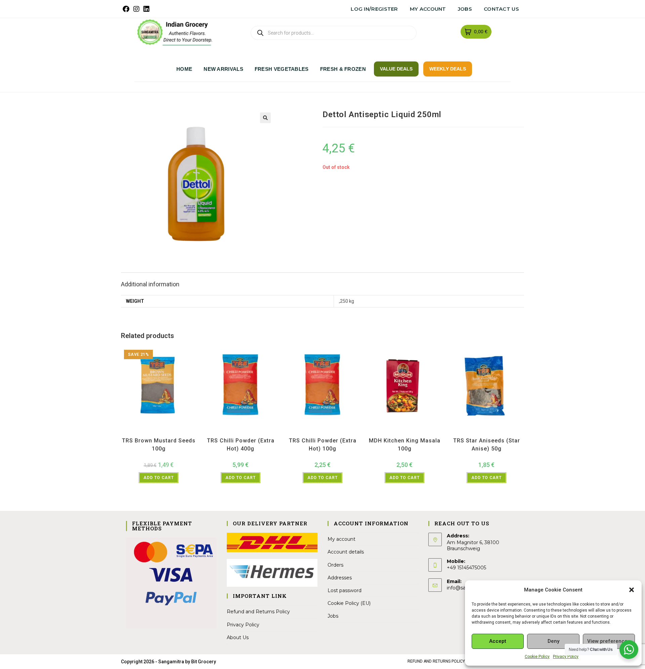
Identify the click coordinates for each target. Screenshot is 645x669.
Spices (165, 432)
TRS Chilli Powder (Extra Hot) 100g (322, 444)
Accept (497, 641)
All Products (147, 432)
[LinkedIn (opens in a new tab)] (146, 9)
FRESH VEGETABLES (282, 69)
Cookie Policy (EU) (349, 603)
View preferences (608, 641)
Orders (335, 565)
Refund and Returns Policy (258, 612)
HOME (184, 69)
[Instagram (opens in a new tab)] (136, 9)
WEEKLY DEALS (447, 68)
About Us (238, 637)
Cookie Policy (537, 656)
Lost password (344, 590)
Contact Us (501, 9)
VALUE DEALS (396, 68)
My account (428, 9)
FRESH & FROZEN (343, 69)
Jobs (465, 9)
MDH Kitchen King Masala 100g (404, 444)
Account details (346, 552)
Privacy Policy (565, 656)
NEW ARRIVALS (223, 69)
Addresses (340, 578)
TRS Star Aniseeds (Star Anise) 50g (486, 444)
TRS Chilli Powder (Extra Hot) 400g (240, 444)
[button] (631, 589)
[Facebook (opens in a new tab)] (127, 9)
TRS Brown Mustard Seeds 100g (159, 444)
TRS (176, 432)
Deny (553, 641)
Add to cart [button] (158, 477)
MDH (409, 432)
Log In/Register (374, 9)
